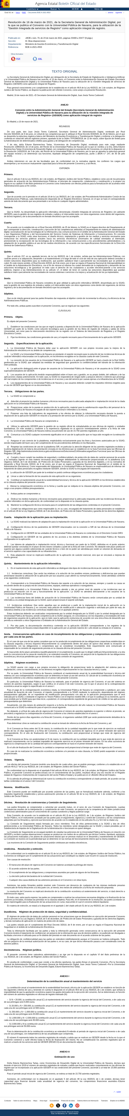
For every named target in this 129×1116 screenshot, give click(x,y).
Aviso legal (43, 1101)
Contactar (7, 1101)
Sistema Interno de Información (88, 1101)
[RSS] (52, 1107)
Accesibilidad (54, 1101)
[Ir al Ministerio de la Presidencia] (5, 4)
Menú (97, 9)
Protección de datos (68, 1101)
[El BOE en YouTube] (77, 1107)
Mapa (35, 1101)
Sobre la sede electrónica (22, 1101)
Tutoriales (104, 1101)
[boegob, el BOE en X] (58, 1107)
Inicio (18, 12)
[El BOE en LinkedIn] (71, 1107)
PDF (18, 59)
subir (119, 1092)
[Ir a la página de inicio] (65, 4)
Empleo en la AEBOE (117, 1101)
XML (40, 59)
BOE (24, 12)
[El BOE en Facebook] (64, 1107)
